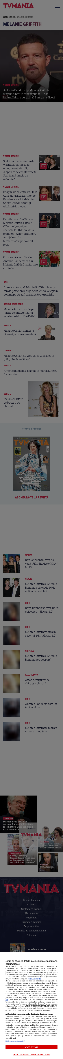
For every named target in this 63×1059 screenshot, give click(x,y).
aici (7, 1000)
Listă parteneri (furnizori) (15, 1041)
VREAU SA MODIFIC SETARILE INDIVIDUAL (31, 1054)
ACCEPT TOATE (31, 1047)
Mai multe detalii (34, 979)
